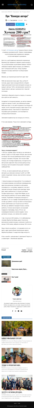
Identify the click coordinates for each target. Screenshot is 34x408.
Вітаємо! (4, 250)
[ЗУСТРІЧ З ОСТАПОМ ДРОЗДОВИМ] (17, 382)
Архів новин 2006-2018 (7, 11)
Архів (15, 403)
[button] (17, 136)
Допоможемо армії (17, 261)
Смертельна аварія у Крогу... (19, 269)
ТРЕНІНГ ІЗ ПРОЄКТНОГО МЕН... (11, 365)
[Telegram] (18, 311)
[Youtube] (21, 311)
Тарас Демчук (13, 20)
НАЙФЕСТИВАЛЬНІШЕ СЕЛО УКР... (12, 338)
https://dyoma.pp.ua (17, 301)
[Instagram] (15, 311)
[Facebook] (12, 311)
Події (19, 403)
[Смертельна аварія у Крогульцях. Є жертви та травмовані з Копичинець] (6, 271)
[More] (26, 24)
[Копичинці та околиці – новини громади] (17, 4)
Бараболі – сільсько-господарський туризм (26, 250)
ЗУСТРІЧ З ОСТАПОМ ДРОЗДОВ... (12, 392)
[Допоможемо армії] (6, 263)
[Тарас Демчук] (6, 20)
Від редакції (16, 11)
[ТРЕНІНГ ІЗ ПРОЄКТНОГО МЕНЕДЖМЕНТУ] (17, 355)
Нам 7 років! (15, 277)
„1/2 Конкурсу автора (12, 50)
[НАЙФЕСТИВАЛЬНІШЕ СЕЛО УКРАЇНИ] (17, 328)
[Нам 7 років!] (6, 279)
